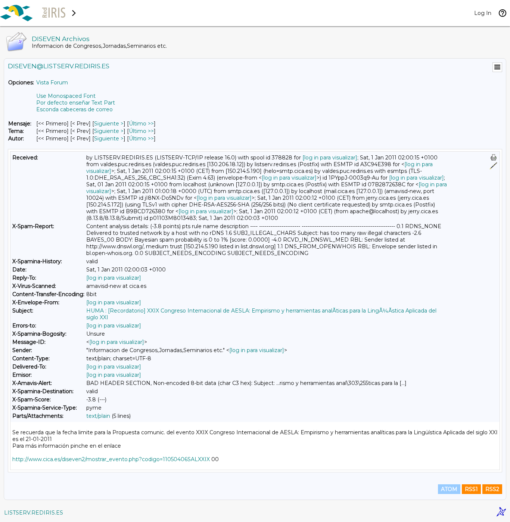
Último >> (141, 123)
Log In (482, 13)
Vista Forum (52, 82)
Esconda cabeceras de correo (74, 109)
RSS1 (471, 489)
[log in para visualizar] (329, 157)
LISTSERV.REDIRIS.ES (33, 512)
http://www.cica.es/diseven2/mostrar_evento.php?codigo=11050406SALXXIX (111, 459)
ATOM (449, 489)
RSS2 (492, 489)
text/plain (98, 416)
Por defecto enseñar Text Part (75, 102)
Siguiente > (109, 123)
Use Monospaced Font (66, 96)
